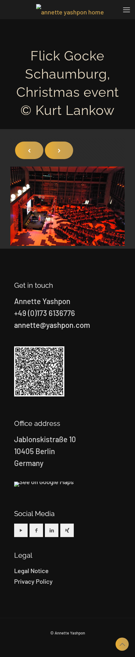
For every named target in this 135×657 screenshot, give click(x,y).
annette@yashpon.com (52, 324)
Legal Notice (31, 570)
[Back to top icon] (122, 644)
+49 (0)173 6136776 (44, 313)
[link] (44, 484)
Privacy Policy (33, 581)
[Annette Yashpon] (70, 9)
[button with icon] (21, 530)
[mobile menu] (126, 9)
